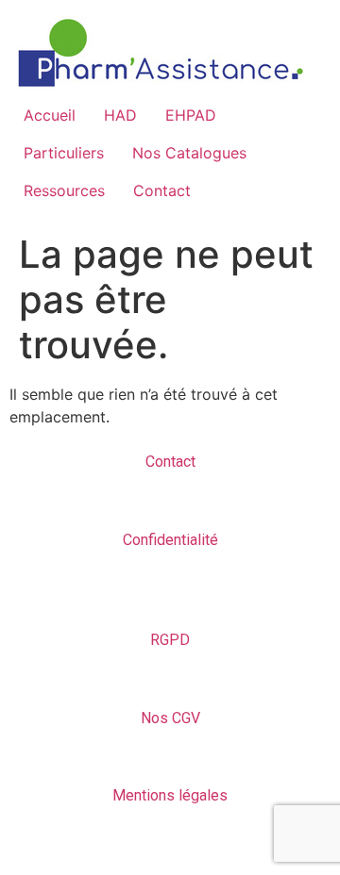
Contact (162, 190)
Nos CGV (170, 718)
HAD (120, 115)
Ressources (64, 190)
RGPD (170, 640)
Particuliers (64, 152)
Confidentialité (170, 540)
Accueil (50, 115)
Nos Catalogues (189, 152)
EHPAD (190, 115)
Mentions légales (170, 795)
